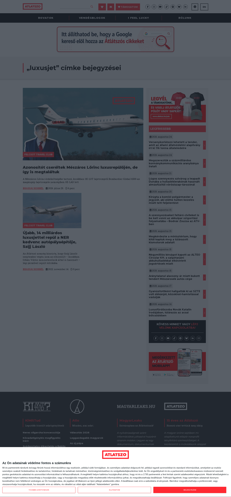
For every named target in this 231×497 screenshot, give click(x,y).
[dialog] (115, 472)
